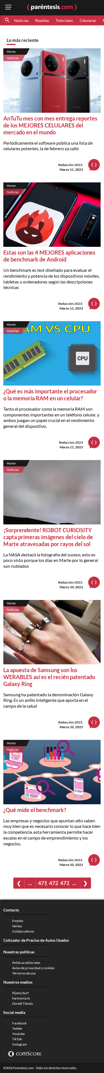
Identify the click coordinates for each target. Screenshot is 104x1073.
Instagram (19, 1044)
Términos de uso (24, 973)
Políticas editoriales (26, 963)
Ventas (17, 926)
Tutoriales (64, 20)
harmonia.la (21, 998)
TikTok (17, 1039)
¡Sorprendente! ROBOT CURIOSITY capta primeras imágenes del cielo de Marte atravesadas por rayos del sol (48, 537)
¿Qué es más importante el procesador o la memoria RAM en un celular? (50, 394)
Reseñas (42, 20)
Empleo (17, 921)
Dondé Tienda (22, 1003)
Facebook (19, 1023)
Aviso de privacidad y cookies (33, 968)
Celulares (88, 20)
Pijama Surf (20, 993)
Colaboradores (23, 931)
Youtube (18, 1034)
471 (42, 883)
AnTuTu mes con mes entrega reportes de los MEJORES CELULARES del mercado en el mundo (50, 125)
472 (53, 883)
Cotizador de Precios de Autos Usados (36, 940)
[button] (7, 20)
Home (11, 51)
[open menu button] (8, 7)
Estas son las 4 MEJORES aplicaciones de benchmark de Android (49, 256)
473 (64, 883)
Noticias (21, 20)
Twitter (17, 1028)
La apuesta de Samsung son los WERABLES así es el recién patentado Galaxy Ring (49, 677)
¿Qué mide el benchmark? (34, 809)
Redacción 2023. (70, 165)
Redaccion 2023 (71, 442)
